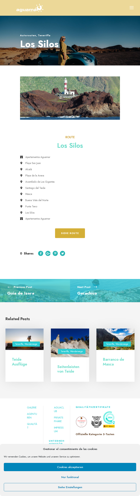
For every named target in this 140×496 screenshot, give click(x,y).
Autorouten (28, 35)
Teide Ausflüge (19, 362)
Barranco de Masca (113, 362)
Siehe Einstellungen (70, 487)
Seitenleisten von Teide (68, 369)
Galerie (31, 407)
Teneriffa (44, 35)
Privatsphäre (58, 419)
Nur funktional (70, 477)
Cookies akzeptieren (70, 467)
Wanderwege (31, 344)
